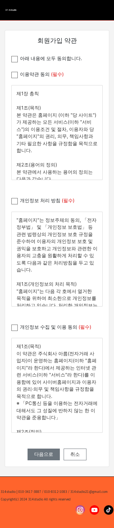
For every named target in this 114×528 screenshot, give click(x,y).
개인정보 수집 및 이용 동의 (55, 327)
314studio (10, 10)
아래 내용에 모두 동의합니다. (51, 58)
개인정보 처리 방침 (47, 200)
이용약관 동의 (42, 74)
